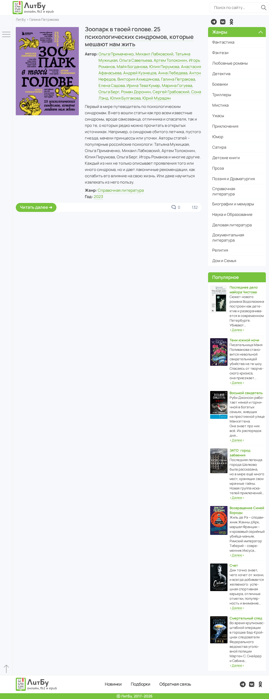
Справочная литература (121, 190)
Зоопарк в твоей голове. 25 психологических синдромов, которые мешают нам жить (139, 36)
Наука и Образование (232, 214)
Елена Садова (112, 85)
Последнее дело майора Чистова (244, 289)
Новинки (113, 684)
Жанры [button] (219, 32)
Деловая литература (232, 225)
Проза (218, 168)
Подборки (140, 684)
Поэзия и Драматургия (233, 178)
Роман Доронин (136, 92)
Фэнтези (220, 52)
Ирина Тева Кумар (143, 85)
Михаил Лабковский (154, 54)
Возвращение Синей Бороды (247, 510)
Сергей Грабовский (171, 92)
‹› (237, 329)
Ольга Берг (109, 92)
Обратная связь (175, 684)
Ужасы (218, 115)
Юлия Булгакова (125, 98)
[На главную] (33, 7)
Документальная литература (228, 237)
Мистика (220, 105)
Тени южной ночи (244, 340)
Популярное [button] (225, 277)
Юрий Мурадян (156, 98)
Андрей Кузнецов (139, 73)
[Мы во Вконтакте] (223, 22)
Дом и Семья (224, 260)
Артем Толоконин (170, 60)
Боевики (220, 84)
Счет (234, 565)
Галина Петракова (178, 79)
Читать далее (34, 207)
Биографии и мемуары (233, 204)
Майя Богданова (132, 66)
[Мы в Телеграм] (214, 22)
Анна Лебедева (172, 73)
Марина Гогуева (177, 85)
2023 (98, 196)
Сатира (219, 147)
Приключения (225, 126)
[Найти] (263, 7)
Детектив (221, 73)
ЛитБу (21, 19)
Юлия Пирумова (164, 66)
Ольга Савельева (135, 60)
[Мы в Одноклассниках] (231, 22)
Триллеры (221, 94)
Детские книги (226, 157)
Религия (220, 250)
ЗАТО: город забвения (240, 452)
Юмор (217, 136)
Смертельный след (246, 618)
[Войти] (6, 21)
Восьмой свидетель (246, 392)
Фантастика (223, 42)
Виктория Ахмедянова (138, 79)
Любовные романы (230, 63)
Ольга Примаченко (116, 54)
